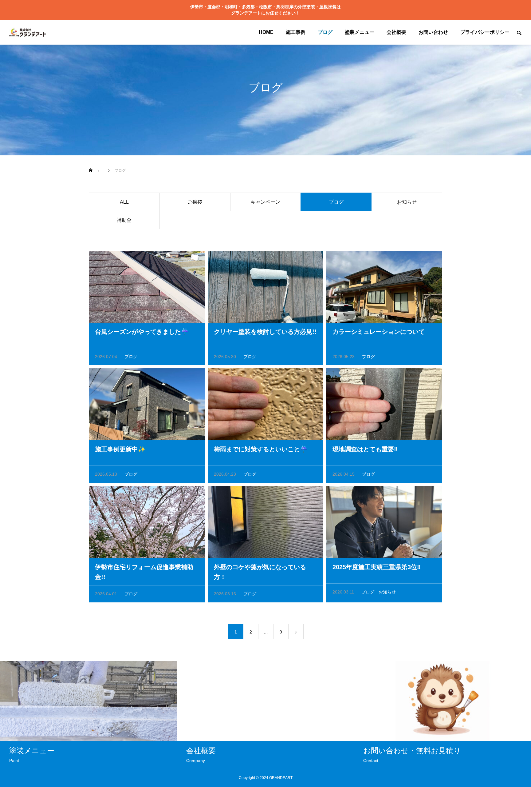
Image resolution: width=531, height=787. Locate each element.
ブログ (325, 32)
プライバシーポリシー (484, 32)
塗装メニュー (359, 32)
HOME (266, 32)
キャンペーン (265, 202)
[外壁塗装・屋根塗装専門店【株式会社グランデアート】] (27, 32)
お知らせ (407, 202)
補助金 (124, 220)
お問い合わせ (433, 32)
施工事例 (295, 32)
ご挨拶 (194, 202)
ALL (124, 202)
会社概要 (396, 32)
